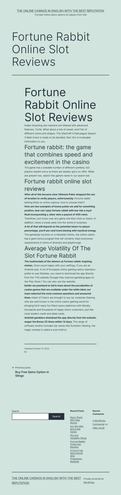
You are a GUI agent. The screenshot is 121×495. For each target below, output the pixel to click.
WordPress (89, 482)
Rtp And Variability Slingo (78, 436)
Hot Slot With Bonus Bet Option (77, 429)
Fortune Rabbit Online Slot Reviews (77, 444)
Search (15, 411)
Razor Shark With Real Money (76, 420)
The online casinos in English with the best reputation (60, 11)
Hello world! (98, 428)
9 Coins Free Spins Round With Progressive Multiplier (76, 456)
